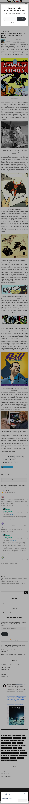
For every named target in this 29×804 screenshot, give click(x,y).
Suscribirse (21, 18)
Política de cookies (9, 798)
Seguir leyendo (14, 22)
